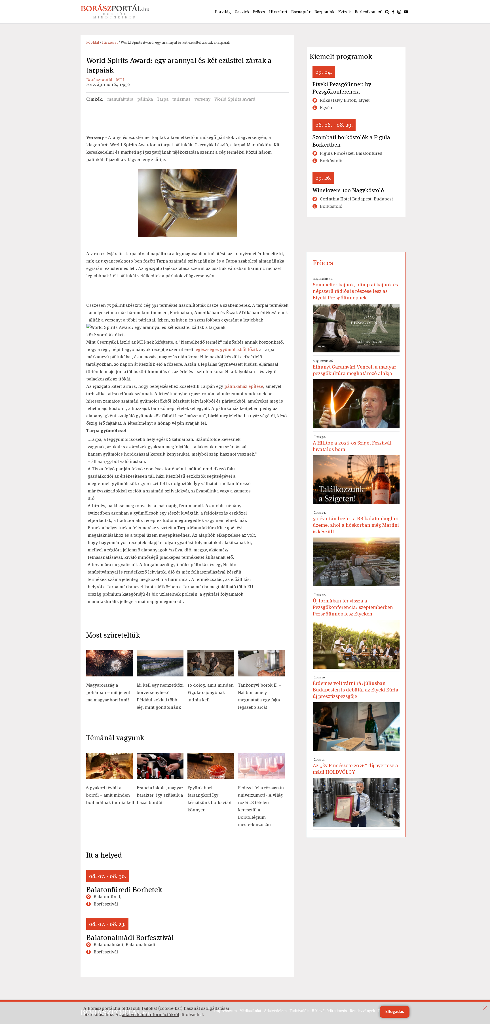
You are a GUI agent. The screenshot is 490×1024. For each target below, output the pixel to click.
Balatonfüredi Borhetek (124, 889)
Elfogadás (394, 1012)
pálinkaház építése (243, 386)
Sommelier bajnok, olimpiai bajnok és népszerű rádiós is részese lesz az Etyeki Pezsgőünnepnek (355, 288)
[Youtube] (405, 11)
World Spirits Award (234, 99)
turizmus (181, 99)
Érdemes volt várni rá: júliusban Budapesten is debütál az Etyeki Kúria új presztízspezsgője (355, 687)
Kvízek (344, 12)
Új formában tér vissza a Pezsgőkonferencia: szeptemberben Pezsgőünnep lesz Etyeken (353, 605)
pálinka (145, 99)
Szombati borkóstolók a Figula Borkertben (351, 141)
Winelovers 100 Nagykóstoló (348, 190)
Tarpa (162, 99)
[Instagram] (399, 11)
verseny (202, 99)
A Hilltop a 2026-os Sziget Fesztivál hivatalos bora (352, 443)
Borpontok (324, 12)
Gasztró (242, 12)
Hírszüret (278, 12)
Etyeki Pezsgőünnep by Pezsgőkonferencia (341, 88)
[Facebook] (393, 11)
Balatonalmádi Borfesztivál (130, 937)
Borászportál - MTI (105, 80)
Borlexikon (365, 12)
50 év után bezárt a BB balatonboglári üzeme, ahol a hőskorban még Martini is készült (356, 522)
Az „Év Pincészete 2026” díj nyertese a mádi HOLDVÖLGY (355, 766)
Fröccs (259, 12)
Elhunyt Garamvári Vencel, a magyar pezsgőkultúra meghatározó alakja (354, 367)
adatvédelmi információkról (150, 1014)
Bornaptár (301, 12)
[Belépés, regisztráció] (380, 11)
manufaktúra (120, 99)
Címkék (94, 99)
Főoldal (92, 42)
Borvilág (223, 12)
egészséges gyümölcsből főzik (227, 349)
